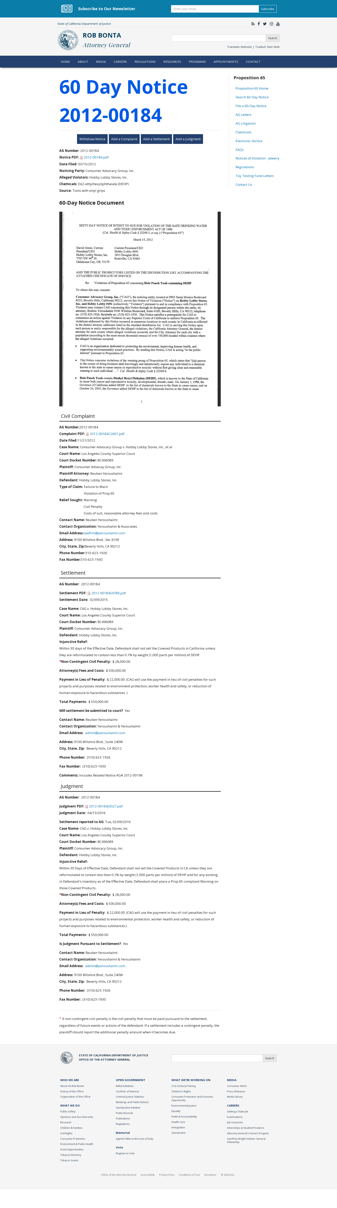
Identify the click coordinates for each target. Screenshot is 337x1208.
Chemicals (243, 132)
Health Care (178, 1122)
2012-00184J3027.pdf (106, 806)
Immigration (178, 1127)
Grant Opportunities (72, 1149)
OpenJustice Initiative (128, 1107)
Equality (175, 1111)
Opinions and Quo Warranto (76, 1117)
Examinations (235, 1117)
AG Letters (243, 114)
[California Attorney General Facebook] (258, 23)
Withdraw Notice (92, 139)
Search (272, 38)
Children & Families (71, 1128)
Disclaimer (210, 1174)
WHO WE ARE (69, 1080)
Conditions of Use (189, 1174)
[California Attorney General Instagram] (270, 23)
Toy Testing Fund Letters (255, 175)
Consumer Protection (72, 1138)
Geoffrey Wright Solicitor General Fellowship (246, 1140)
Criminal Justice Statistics (130, 1096)
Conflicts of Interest (127, 1091)
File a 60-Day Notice (251, 106)
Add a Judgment (188, 139)
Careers (120, 61)
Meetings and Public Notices (132, 1102)
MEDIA (231, 1080)
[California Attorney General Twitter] (264, 23)
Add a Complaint (124, 139)
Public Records (124, 1113)
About (83, 61)
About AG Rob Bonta (72, 1086)
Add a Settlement (156, 139)
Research (65, 1122)
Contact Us (244, 184)
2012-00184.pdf (96, 157)
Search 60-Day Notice (252, 97)
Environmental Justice (183, 1105)
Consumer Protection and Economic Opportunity (192, 1098)
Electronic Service (249, 141)
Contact (253, 61)
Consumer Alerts (237, 1086)
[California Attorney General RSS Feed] (252, 23)
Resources (172, 61)
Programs (197, 61)
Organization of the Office (75, 1096)
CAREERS (233, 1105)
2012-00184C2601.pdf (107, 433)
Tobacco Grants (69, 1160)
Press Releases (236, 1091)
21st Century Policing (183, 1086)
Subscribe (267, 9)
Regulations (145, 61)
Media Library (235, 1096)
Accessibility (148, 1174)
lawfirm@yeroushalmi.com (104, 533)
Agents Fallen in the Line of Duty (134, 1138)
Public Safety (67, 1111)
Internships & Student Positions (245, 1128)
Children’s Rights (181, 1091)
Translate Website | (253, 47)
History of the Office (72, 1091)
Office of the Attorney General (118, 1174)
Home (65, 61)
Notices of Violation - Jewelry (257, 158)
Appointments (226, 61)
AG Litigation (246, 123)
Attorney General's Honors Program (248, 1133)
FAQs (240, 149)
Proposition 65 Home (252, 88)
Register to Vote (125, 1153)
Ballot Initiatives (125, 1086)
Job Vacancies (235, 1122)
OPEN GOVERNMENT (130, 1080)
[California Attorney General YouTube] (277, 23)
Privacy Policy (166, 1174)
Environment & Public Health (76, 1144)
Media (101, 61)
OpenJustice (178, 1132)
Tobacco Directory (70, 1155)
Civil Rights (66, 1133)
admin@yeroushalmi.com (105, 733)
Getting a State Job (237, 1111)
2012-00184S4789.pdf (108, 593)
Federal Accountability (184, 1116)
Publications (123, 1118)
